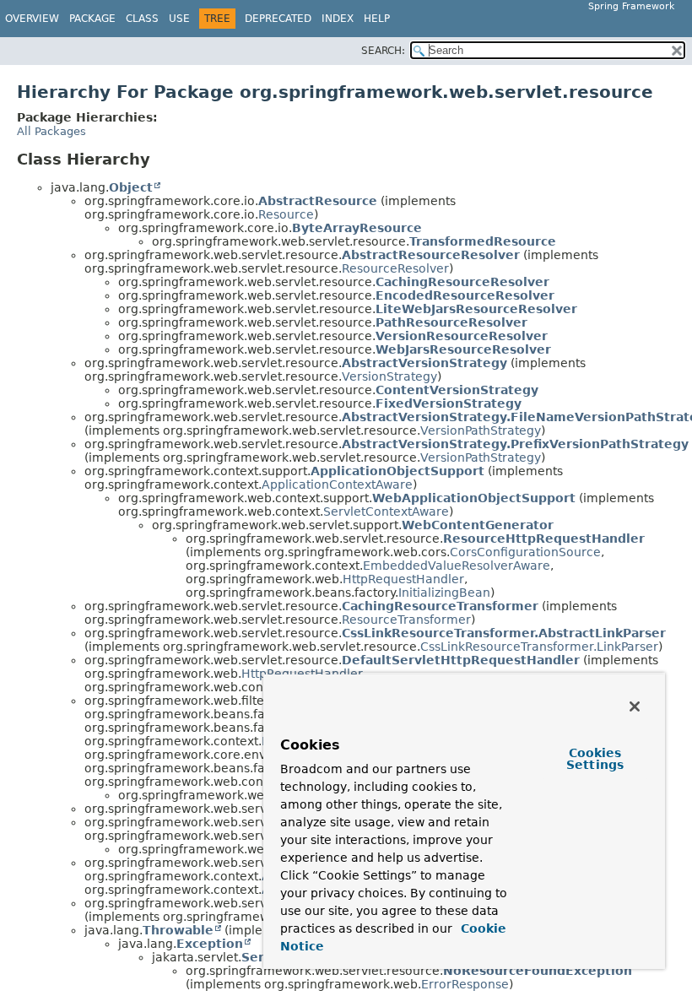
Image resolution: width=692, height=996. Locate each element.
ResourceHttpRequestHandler (544, 538)
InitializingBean (444, 592)
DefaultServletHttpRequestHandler (461, 660)
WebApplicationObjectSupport (474, 498)
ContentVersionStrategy (457, 390)
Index (338, 18)
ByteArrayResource (357, 228)
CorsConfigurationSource (525, 552)
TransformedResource (482, 241)
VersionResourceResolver (462, 336)
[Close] (634, 706)
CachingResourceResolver (462, 282)
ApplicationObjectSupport (397, 471)
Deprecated (278, 18)
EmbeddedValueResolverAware (456, 565)
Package (92, 18)
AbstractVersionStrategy (424, 363)
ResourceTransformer (406, 619)
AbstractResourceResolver (431, 255)
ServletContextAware (386, 511)
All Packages (51, 131)
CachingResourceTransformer (440, 606)
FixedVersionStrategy (449, 403)
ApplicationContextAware (337, 484)
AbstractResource (317, 201)
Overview (32, 18)
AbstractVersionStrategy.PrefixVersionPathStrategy (515, 444)
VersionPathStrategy (480, 430)
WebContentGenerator (478, 525)
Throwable (178, 930)
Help (377, 18)
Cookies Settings (595, 758)
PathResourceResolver (451, 322)
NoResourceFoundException (537, 970)
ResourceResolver (395, 268)
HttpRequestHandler (403, 579)
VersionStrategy (389, 376)
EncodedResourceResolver (465, 295)
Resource (286, 214)
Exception (209, 943)
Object (131, 187)
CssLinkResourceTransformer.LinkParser (539, 646)
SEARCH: (383, 51)
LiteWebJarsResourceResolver (476, 309)
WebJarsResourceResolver (463, 349)
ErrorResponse (465, 984)
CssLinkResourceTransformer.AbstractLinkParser (504, 633)
